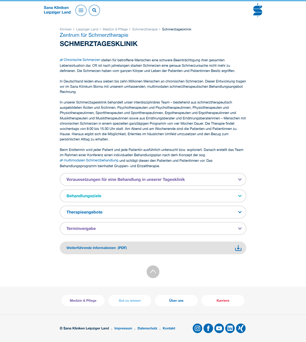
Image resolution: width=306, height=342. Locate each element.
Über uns (176, 301)
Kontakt (169, 328)
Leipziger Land (87, 29)
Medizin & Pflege (115, 29)
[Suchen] (94, 10)
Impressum (123, 328)
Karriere (223, 301)
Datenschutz (147, 328)
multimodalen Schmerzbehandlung (91, 160)
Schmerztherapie (145, 29)
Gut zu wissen (130, 301)
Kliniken (66, 29)
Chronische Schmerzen (82, 60)
